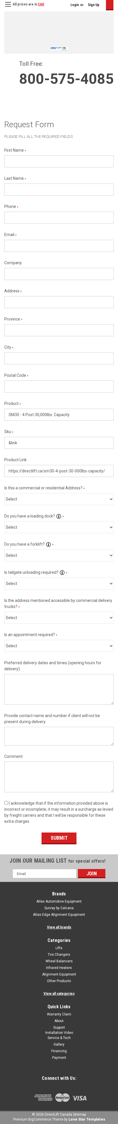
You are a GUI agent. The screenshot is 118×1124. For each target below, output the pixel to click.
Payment (59, 1058)
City (8, 347)
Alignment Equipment (59, 974)
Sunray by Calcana (59, 908)
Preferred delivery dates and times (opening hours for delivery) (52, 666)
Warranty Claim (59, 1014)
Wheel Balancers (59, 961)
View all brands (59, 927)
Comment (13, 756)
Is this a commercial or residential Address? (44, 488)
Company (13, 262)
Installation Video (59, 1033)
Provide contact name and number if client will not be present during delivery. (52, 718)
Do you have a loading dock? (34, 516)
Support (59, 1027)
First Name (15, 150)
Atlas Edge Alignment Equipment (59, 915)
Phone (11, 206)
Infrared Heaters (59, 968)
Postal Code (16, 375)
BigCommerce (39, 1119)
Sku (8, 431)
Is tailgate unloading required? (35, 572)
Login (74, 5)
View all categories (59, 994)
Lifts (59, 948)
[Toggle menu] (8, 8)
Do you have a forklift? (29, 544)
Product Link (15, 459)
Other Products (59, 981)
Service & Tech (59, 1038)
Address (13, 291)
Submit (59, 838)
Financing (59, 1051)
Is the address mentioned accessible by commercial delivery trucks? (58, 603)
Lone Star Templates (86, 1119)
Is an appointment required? (30, 634)
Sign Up (93, 5)
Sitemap (79, 1115)
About (59, 1021)
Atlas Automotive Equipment (59, 901)
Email (10, 234)
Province (13, 319)
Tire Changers (59, 955)
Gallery (59, 1044)
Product (12, 403)
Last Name (15, 178)
